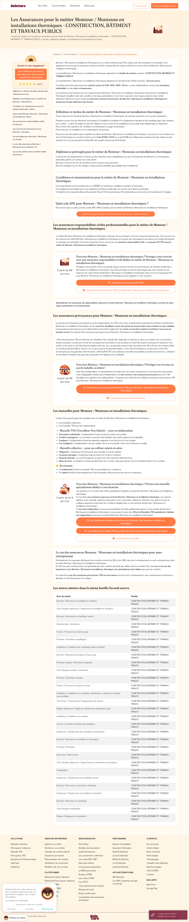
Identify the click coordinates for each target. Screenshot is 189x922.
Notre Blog (83, 844)
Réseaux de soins (86, 889)
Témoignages (153, 859)
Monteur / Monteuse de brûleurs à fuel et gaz (76, 654)
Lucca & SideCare (120, 855)
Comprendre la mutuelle (127, 538)
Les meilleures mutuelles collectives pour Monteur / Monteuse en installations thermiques (127, 522)
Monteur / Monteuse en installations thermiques (78, 739)
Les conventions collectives (91, 855)
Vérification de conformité (56, 863)
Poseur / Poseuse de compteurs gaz (72, 631)
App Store (151, 884)
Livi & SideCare (119, 863)
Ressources (90, 5)
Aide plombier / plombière (68, 624)
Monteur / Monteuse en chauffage (72, 801)
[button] (14, 918)
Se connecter (141, 6)
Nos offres (42, 5)
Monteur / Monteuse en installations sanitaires (77, 601)
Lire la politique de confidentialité (16, 901)
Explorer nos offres (53, 844)
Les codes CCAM (86, 878)
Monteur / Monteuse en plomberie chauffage (76, 785)
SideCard (15, 863)
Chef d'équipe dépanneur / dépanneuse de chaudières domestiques (87, 762)
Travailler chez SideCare (157, 863)
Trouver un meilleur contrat (164, 6)
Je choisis (30, 909)
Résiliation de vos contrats (56, 867)
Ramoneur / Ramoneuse (67, 754)
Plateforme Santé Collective (57, 877)
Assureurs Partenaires (122, 848)
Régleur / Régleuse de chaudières (71, 816)
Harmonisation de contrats (56, 859)
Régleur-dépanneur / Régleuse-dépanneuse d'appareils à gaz (83, 708)
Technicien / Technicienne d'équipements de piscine (80, 701)
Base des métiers (86, 863)
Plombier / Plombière (66, 747)
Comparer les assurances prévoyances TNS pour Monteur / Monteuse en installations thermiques (127, 389)
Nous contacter (153, 851)
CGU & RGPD (153, 870)
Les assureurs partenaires (90, 867)
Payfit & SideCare (120, 851)
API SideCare (118, 877)
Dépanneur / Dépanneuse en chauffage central (77, 777)
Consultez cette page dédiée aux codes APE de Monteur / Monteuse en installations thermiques (116, 214)
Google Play (152, 888)
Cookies (150, 874)
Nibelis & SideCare (121, 859)
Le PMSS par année (87, 870)
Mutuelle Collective (19, 844)
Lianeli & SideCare (120, 867)
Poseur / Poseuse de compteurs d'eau (73, 685)
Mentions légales (154, 867)
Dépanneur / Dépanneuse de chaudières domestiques (80, 731)
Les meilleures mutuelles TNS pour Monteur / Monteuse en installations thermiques (127, 531)
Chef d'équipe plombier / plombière (72, 670)
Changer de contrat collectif (57, 851)
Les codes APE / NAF (88, 859)
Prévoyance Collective (21, 848)
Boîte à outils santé (87, 893)
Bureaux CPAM (85, 874)
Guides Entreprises (87, 851)
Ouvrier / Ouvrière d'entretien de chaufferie (76, 724)
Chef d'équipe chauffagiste (68, 808)
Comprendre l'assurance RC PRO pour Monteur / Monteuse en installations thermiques (127, 290)
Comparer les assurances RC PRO (127, 282)
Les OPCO (83, 882)
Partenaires (75, 5)
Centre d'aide (153, 848)
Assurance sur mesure (54, 855)
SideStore (15, 867)
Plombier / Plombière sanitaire (70, 677)
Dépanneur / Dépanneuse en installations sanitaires (79, 793)
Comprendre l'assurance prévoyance (127, 398)
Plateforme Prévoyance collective (60, 880)
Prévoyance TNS (18, 855)
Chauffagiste (62, 770)
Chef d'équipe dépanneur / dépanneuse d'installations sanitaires (85, 608)
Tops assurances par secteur (91, 885)
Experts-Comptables (122, 844)
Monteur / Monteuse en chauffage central (75, 616)
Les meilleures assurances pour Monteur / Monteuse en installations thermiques (30, 74)
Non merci (11, 909)
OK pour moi (47, 909)
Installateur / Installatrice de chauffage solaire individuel (81, 647)
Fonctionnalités (58, 5)
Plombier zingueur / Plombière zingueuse (74, 662)
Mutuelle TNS (16, 851)
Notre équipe (152, 855)
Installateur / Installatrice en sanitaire (72, 716)
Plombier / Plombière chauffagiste (71, 639)
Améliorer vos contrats (55, 848)
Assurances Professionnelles (23, 859)
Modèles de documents (89, 848)
